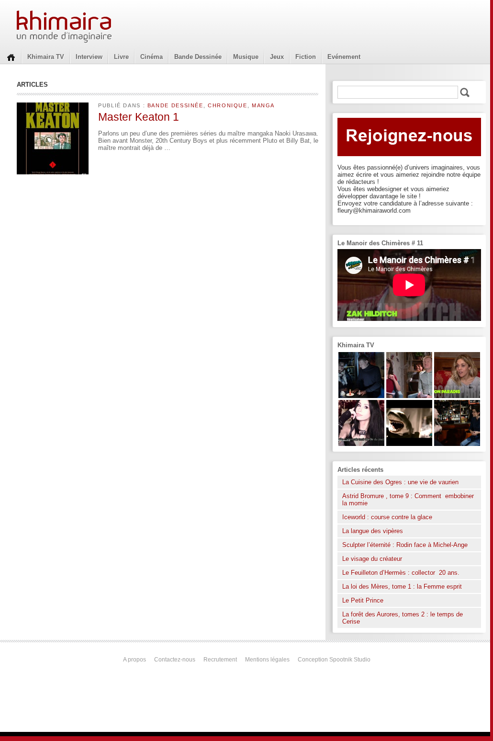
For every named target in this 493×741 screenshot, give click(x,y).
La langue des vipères (372, 531)
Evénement (343, 56)
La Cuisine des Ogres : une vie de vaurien (400, 482)
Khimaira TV (45, 56)
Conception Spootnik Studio (334, 659)
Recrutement (220, 659)
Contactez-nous (174, 659)
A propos (134, 659)
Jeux (277, 56)
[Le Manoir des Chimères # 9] (457, 395)
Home (11, 56)
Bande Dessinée (198, 56)
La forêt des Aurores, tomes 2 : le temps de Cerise (402, 618)
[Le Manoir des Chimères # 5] (361, 395)
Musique (245, 56)
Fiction (305, 56)
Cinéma (151, 56)
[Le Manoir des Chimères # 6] (457, 443)
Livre (121, 56)
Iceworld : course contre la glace (387, 517)
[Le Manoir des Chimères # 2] (409, 395)
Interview (89, 56)
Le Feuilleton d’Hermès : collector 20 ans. (401, 572)
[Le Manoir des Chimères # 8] (361, 443)
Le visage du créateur (372, 558)
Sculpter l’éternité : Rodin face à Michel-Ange (405, 544)
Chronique (227, 105)
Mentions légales (267, 659)
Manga (263, 105)
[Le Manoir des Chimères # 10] (409, 443)
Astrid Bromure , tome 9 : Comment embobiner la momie (408, 499)
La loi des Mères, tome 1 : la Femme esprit (402, 586)
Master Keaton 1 (138, 117)
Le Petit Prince (362, 600)
